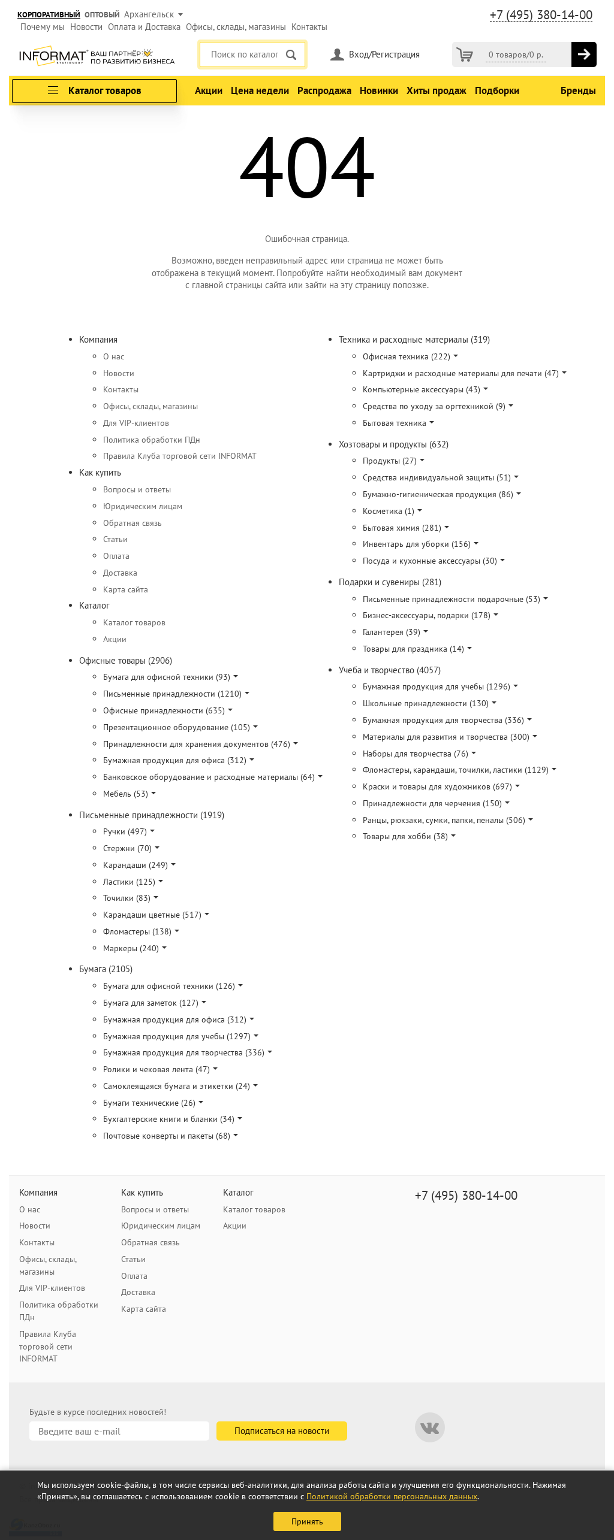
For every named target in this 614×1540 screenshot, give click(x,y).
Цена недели (260, 90)
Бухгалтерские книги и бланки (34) (168, 1119)
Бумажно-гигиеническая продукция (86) (438, 494)
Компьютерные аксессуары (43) (421, 389)
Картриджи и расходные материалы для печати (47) (461, 373)
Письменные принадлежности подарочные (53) (451, 599)
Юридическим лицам (142, 506)
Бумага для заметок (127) (150, 1002)
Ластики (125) (129, 881)
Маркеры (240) (131, 948)
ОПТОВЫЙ (102, 15)
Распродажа (324, 90)
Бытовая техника (394, 422)
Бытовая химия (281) (402, 527)
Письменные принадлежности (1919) (151, 815)
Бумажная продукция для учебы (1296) (436, 686)
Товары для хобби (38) (405, 836)
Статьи (115, 539)
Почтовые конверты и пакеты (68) (166, 1135)
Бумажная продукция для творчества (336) (183, 1052)
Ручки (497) (125, 831)
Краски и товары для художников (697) (437, 786)
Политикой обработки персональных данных (391, 1496)
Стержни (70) (127, 848)
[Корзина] (464, 54)
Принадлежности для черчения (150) (432, 803)
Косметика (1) (388, 511)
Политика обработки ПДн (151, 439)
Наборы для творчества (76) (415, 753)
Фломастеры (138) (137, 931)
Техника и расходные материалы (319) (414, 339)
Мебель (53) (125, 793)
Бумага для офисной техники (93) (166, 676)
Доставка (120, 572)
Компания (98, 339)
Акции (208, 90)
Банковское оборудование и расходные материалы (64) (209, 776)
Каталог (94, 605)
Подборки (497, 90)
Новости (86, 26)
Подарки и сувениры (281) (390, 582)
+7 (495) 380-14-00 (541, 15)
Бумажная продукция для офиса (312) (174, 760)
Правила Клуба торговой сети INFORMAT (180, 455)
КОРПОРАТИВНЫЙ (48, 15)
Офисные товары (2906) (125, 660)
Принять (307, 1521)
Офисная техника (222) (406, 356)
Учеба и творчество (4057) (390, 670)
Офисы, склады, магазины (236, 26)
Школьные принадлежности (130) (426, 703)
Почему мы (42, 26)
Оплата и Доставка (144, 26)
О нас (113, 356)
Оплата (116, 555)
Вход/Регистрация (384, 54)
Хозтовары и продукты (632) (394, 444)
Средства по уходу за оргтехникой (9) (434, 406)
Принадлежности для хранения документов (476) (196, 744)
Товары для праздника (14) (413, 648)
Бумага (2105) (106, 969)
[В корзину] (584, 54)
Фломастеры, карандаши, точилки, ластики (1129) (456, 769)
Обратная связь (132, 523)
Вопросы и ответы (137, 489)
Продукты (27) (390, 460)
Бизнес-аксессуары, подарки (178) (426, 615)
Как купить (100, 472)
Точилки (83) (127, 897)
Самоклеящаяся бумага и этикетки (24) (176, 1086)
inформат (96, 57)
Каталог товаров (134, 622)
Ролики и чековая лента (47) (156, 1069)
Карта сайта (125, 589)
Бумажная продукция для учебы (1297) (177, 1036)
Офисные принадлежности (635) (164, 710)
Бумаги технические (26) (149, 1102)
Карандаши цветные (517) (152, 914)
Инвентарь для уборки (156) (417, 543)
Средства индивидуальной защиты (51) (437, 477)
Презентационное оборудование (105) (176, 727)
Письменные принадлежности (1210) (172, 693)
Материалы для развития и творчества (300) (446, 736)
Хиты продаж (436, 90)
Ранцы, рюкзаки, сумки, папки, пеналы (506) (444, 820)
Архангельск (149, 14)
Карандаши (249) (135, 865)
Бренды (578, 90)
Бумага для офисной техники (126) (169, 986)
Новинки (379, 90)
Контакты (309, 26)
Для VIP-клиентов (136, 422)
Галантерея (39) (391, 632)
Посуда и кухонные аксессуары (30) (430, 560)
